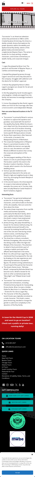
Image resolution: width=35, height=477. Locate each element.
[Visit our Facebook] (4, 385)
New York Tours (7, 358)
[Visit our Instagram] (7, 385)
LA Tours (5, 367)
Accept (17, 472)
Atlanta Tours (6, 365)
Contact (4, 374)
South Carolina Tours (9, 369)
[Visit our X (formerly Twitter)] (16, 385)
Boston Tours (6, 360)
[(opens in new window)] (17, 415)
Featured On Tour (8, 371)
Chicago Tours (7, 363)
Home (4, 356)
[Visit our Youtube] (23, 385)
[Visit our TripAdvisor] (12, 385)
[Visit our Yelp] (20, 385)
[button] (32, 454)
